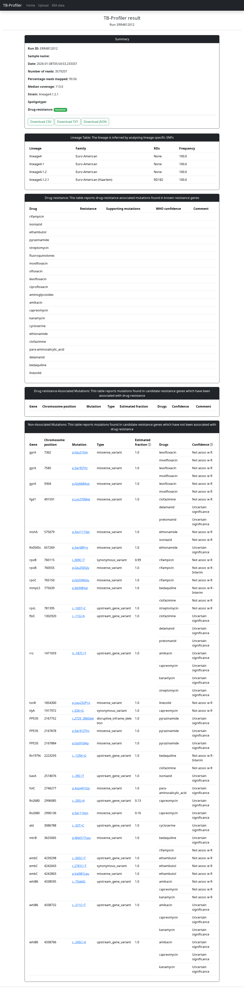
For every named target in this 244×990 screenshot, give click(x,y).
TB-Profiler (12, 5)
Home (30, 5)
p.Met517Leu (81, 838)
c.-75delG (78, 881)
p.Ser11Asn (80, 813)
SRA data (58, 5)
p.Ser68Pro (80, 547)
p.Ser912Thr (81, 731)
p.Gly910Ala (80, 743)
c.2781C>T (79, 866)
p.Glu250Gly (80, 568)
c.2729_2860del (83, 718)
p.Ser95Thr (80, 468)
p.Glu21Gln (80, 452)
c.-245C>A (79, 942)
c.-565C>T (79, 858)
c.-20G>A (78, 801)
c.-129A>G (79, 756)
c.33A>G (78, 711)
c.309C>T (78, 560)
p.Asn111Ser (81, 532)
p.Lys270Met (81, 499)
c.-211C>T (79, 905)
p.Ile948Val (80, 588)
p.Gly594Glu (80, 580)
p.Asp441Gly (81, 788)
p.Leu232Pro (81, 703)
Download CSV (40, 122)
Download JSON (95, 122)
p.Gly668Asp (81, 484)
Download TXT (67, 122)
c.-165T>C (79, 608)
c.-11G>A (78, 616)
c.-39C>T (78, 776)
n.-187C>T (79, 653)
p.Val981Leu (80, 874)
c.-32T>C (78, 825)
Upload (43, 5)
